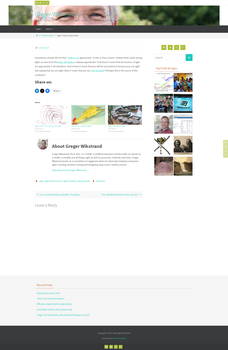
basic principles (65, 62)
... (128, 164)
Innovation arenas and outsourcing (54, 309)
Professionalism (47, 35)
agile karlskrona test (53, 181)
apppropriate (84, 181)
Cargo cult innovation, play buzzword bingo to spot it (63, 314)
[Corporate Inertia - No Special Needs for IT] (183, 104)
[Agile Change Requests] (163, 146)
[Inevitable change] (163, 83)
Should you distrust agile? (81, 126)
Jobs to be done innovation (50, 298)
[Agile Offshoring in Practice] (183, 83)
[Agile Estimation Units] (125, 115)
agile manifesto (70, 181)
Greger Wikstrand (56, 14)
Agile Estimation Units (116, 126)
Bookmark (100, 181)
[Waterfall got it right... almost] (183, 167)
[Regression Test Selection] (183, 125)
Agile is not (73, 57)
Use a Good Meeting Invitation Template (59, 194)
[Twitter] (40, 3)
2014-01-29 (44, 47)
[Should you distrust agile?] (88, 115)
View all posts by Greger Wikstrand (70, 170)
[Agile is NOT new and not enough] (52, 115)
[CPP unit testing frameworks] (163, 125)
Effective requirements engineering (54, 303)
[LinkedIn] (37, 3)
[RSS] (44, 3)
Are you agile (97, 70)
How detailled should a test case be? (120, 194)
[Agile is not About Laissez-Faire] (163, 167)
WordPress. (122, 338)
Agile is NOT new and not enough (48, 126)
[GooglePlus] (47, 3)
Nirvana (113, 338)
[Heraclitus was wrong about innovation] (183, 146)
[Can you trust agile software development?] (163, 104)
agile (41, 181)
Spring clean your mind (48, 293)
